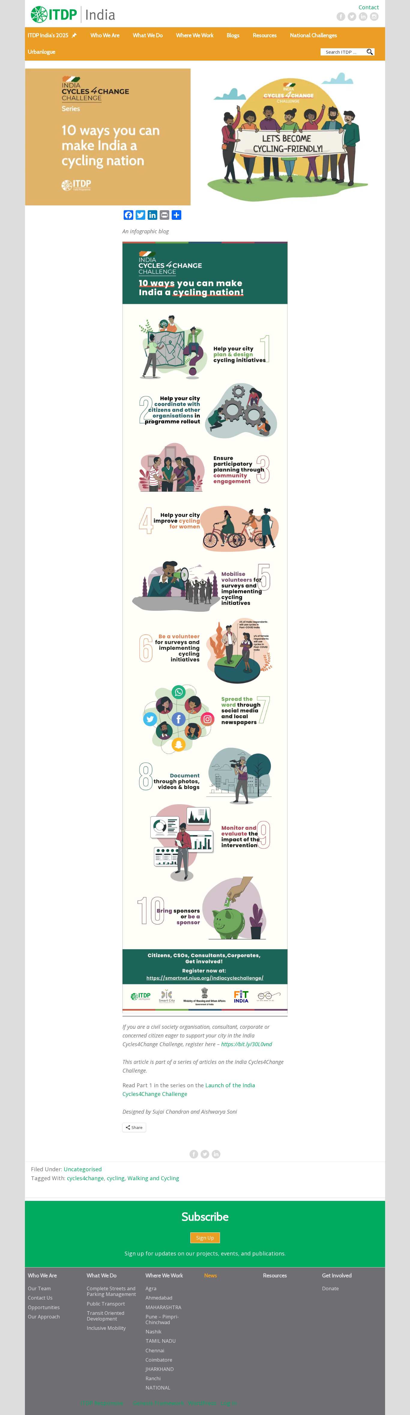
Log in (229, 1403)
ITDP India (100, 14)
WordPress (202, 1403)
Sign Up (205, 1237)
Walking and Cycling (153, 1178)
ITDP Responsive (101, 1403)
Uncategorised (83, 1169)
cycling (116, 1178)
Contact (369, 7)
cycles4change (85, 1178)
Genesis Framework (158, 1403)
